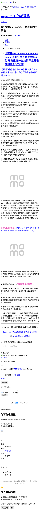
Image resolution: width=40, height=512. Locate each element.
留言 (21, 369)
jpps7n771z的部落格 (15, 16)
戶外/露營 (17, 375)
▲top (3, 378)
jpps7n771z (4, 357)
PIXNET (9, 481)
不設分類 (17, 35)
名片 (6, 45)
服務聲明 (22, 483)
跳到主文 (4, 22)
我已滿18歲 (5, 508)
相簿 (6, 40)
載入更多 (4, 382)
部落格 (7, 42)
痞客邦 (16, 369)
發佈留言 (4, 395)
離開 (11, 508)
